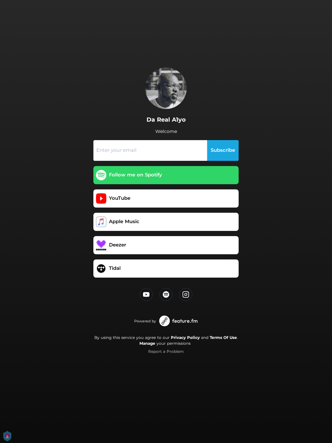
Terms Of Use (223, 337)
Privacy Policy (185, 337)
